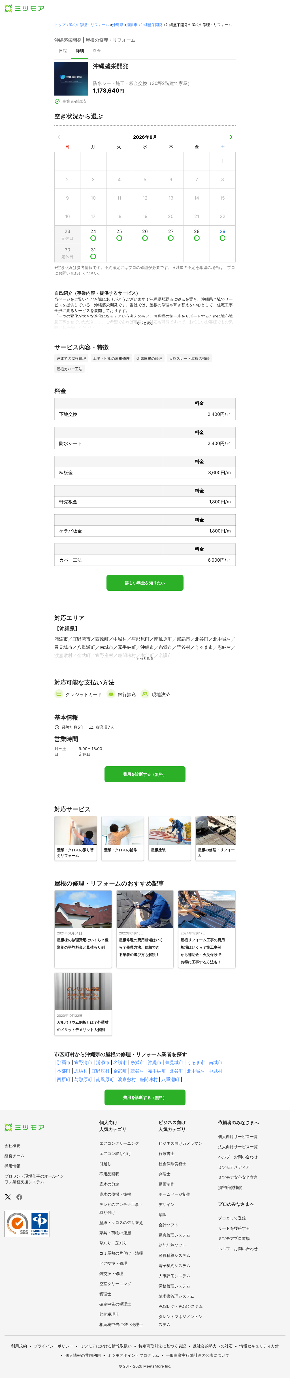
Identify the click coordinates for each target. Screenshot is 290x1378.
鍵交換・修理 (111, 1273)
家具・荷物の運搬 (115, 1232)
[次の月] (231, 137)
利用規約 (19, 1345)
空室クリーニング (115, 1283)
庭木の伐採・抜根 (115, 1194)
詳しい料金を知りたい (145, 583)
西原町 (64, 1079)
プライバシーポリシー (53, 1345)
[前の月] (58, 137)
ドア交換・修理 (113, 1263)
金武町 (120, 1071)
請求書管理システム (176, 1296)
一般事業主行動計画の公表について (197, 1355)
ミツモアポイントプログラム (133, 1355)
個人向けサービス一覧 (238, 1136)
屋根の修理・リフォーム (89, 24)
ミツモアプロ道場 (234, 1238)
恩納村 (81, 1071)
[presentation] (62, 51)
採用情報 (12, 1165)
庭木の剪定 (109, 1184)
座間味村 (149, 1079)
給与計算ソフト (172, 1245)
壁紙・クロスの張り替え (121, 1222)
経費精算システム (174, 1255)
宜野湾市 (83, 1062)
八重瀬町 (170, 1079)
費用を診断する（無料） (145, 774)
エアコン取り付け (115, 1153)
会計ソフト (168, 1224)
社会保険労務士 (172, 1163)
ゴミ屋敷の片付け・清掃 (121, 1253)
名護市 (120, 1062)
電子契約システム (174, 1265)
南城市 (215, 1062)
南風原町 (105, 1079)
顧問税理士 (109, 1314)
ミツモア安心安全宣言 (238, 1177)
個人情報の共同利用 (83, 1355)
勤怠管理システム (174, 1235)
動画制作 (166, 1184)
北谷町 (176, 1071)
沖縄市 (154, 1062)
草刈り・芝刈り (113, 1242)
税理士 (105, 1293)
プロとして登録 (232, 1218)
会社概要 (12, 1145)
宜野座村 (100, 1071)
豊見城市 (174, 1062)
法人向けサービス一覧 (238, 1146)
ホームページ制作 (174, 1194)
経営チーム (14, 1155)
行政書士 (166, 1153)
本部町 (64, 1071)
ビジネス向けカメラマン (180, 1143)
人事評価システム (174, 1275)
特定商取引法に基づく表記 (162, 1345)
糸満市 (137, 1062)
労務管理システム (174, 1285)
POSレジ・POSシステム (181, 1306)
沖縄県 (117, 24)
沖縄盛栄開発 (151, 24)
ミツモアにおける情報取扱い (106, 1345)
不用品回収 (109, 1173)
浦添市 (131, 24)
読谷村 (137, 1071)
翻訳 (163, 1214)
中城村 (215, 1071)
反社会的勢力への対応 (213, 1345)
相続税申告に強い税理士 (121, 1324)
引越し (105, 1163)
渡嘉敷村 (127, 1079)
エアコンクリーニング (119, 1143)
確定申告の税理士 (115, 1304)
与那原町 (83, 1079)
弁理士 (164, 1173)
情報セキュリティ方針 (259, 1345)
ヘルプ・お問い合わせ (238, 1156)
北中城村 (196, 1071)
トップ (59, 24)
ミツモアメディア (234, 1167)
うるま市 (196, 1062)
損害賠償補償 (230, 1187)
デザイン (166, 1204)
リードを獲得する (234, 1228)
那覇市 (64, 1062)
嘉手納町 (157, 1071)
